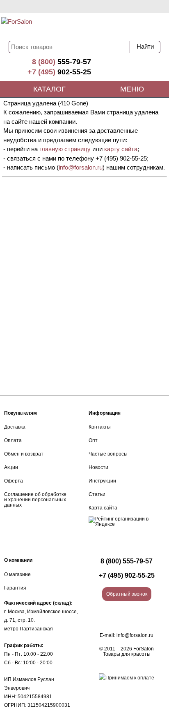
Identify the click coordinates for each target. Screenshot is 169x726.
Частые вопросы (108, 454)
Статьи (97, 494)
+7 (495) (59, 72)
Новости (98, 467)
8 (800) (61, 62)
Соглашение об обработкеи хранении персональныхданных (35, 499)
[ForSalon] (50, 27)
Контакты (100, 427)
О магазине (17, 574)
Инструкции (102, 481)
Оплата (13, 440)
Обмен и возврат (23, 454)
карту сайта (120, 148)
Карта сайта (103, 508)
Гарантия (15, 588)
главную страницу (65, 148)
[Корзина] (138, 25)
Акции (11, 467)
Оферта (13, 481)
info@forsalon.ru (81, 167)
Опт (93, 440)
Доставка (14, 427)
